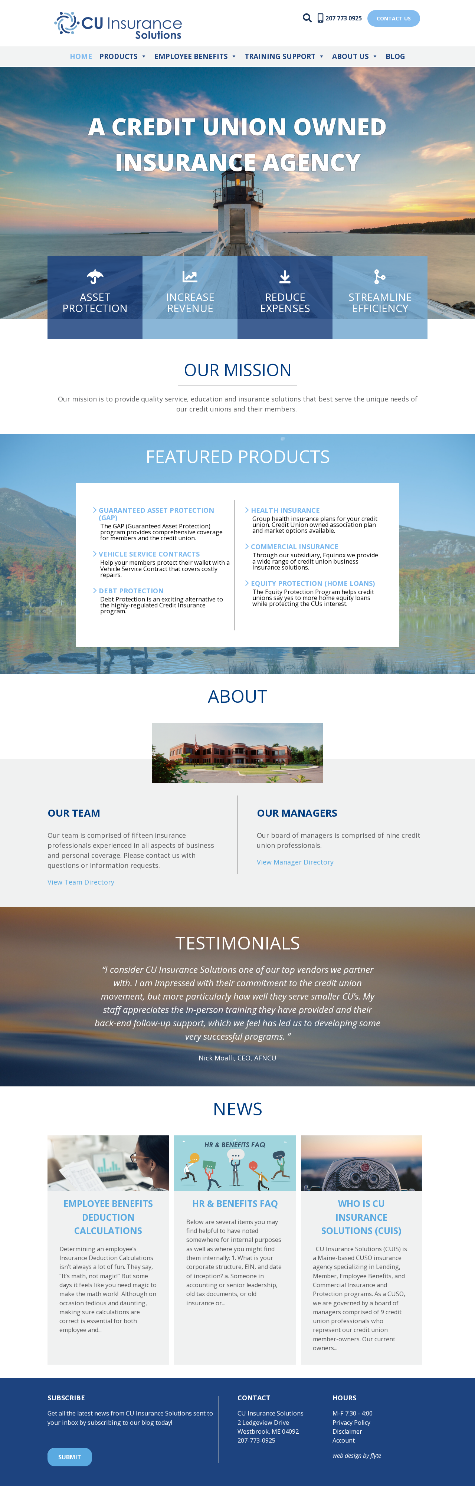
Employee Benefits (191, 56)
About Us (350, 56)
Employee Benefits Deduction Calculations (108, 1217)
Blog (395, 56)
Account (343, 1440)
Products (118, 56)
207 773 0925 (343, 18)
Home (81, 56)
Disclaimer (347, 1431)
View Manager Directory (295, 861)
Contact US (394, 18)
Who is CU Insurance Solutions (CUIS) (361, 1217)
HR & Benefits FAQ (235, 1203)
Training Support (280, 56)
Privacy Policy (351, 1422)
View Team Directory (81, 882)
